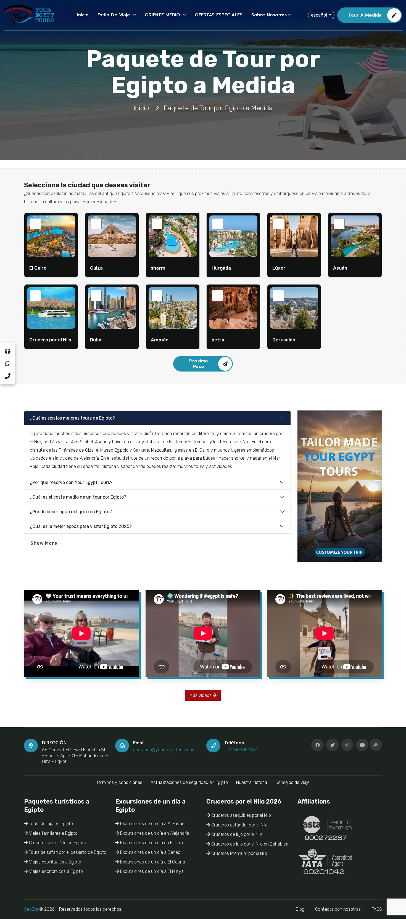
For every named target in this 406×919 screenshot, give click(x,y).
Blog (300, 909)
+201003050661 (240, 749)
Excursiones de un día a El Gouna (152, 862)
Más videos (201, 695)
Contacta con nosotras (338, 909)
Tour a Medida (365, 15)
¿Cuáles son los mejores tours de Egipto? (72, 418)
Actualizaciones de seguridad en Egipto (189, 782)
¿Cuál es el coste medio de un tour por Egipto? (78, 497)
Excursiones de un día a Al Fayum (152, 823)
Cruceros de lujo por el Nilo (236, 834)
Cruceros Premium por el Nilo (238, 853)
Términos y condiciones (119, 782)
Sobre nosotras (269, 15)
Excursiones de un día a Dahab (149, 852)
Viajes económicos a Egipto (55, 871)
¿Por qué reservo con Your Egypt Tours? (71, 482)
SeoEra (31, 909)
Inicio (83, 15)
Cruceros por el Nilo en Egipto (57, 842)
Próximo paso (198, 364)
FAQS (376, 909)
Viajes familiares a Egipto (53, 833)
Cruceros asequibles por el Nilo (240, 815)
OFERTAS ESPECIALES (218, 15)
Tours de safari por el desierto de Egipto (67, 852)
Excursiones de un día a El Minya (151, 871)
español (319, 15)
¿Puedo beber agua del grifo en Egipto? (71, 511)
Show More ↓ (45, 543)
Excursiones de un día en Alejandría (154, 833)
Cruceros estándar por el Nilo (239, 825)
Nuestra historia (251, 782)
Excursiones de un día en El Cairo (151, 842)
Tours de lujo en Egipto (50, 823)
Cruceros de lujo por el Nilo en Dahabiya (249, 844)
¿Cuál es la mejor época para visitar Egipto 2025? (81, 526)
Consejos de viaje (292, 782)
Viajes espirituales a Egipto (54, 862)
